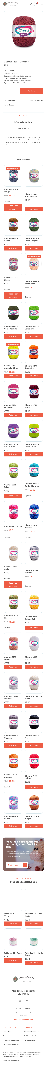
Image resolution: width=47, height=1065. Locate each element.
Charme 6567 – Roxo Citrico (11, 445)
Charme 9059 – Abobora (11, 776)
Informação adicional (23, 122)
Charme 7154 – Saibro (11, 239)
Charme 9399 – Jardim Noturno (32, 484)
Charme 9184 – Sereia (11, 817)
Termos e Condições (31, 1032)
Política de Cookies (31, 1036)
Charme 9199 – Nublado (31, 571)
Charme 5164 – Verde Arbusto (11, 327)
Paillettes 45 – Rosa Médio (33, 914)
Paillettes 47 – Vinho (10, 914)
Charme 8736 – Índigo (11, 190)
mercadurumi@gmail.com (23, 1019)
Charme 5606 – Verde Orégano (32, 239)
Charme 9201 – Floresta (11, 616)
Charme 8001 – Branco (32, 658)
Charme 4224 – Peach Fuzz (32, 282)
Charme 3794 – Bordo (32, 406)
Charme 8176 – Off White (33, 697)
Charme (40, 100)
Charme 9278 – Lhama (11, 278)
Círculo (11, 105)
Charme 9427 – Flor (13, 526)
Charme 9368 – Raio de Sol (32, 617)
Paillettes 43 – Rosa (13, 953)
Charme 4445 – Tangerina (32, 367)
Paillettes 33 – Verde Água (34, 954)
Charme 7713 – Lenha (11, 658)
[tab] (23, 116)
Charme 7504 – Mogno (32, 817)
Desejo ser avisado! (13, 207)
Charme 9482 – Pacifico (32, 526)
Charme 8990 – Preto (32, 736)
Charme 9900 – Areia (11, 568)
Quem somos (8, 1036)
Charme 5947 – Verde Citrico (32, 327)
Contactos (7, 1032)
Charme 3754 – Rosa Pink (11, 406)
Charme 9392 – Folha (11, 486)
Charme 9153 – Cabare (31, 777)
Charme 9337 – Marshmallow (32, 195)
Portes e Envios (29, 1040)
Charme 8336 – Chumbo (11, 736)
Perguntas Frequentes (11, 1040)
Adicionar (31, 91)
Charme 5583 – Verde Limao (32, 445)
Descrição (23, 116)
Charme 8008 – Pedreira (11, 697)
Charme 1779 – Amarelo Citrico (11, 367)
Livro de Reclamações (11, 1044)
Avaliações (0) (23, 128)
